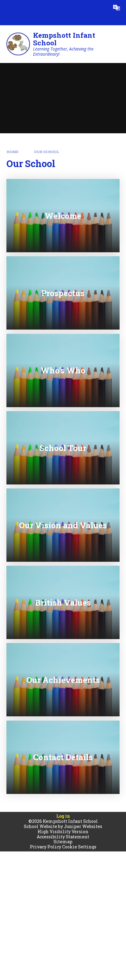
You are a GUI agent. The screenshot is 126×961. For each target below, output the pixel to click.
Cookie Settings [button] (79, 847)
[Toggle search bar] (101, 7)
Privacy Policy (45, 847)
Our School (46, 151)
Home (12, 151)
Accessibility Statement (63, 837)
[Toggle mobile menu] (7, 7)
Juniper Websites (83, 826)
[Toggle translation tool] (116, 7)
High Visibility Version (63, 831)
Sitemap (63, 841)
